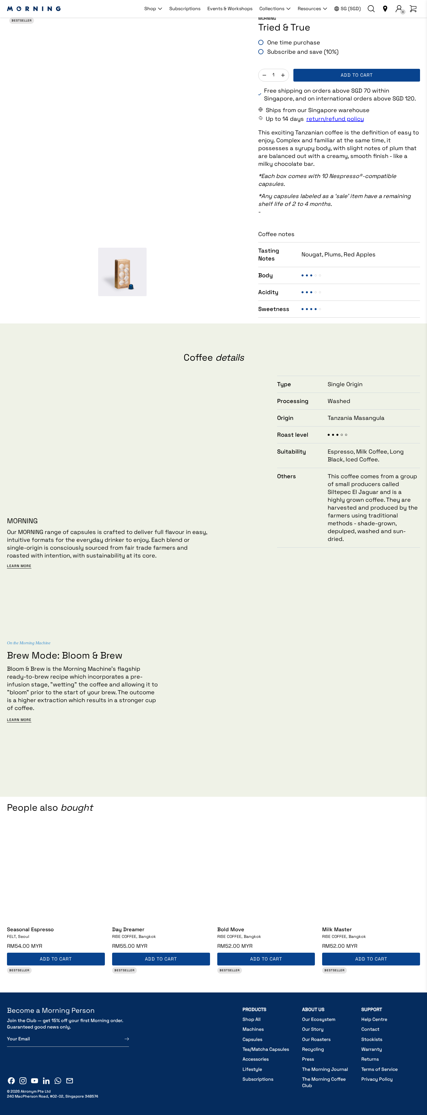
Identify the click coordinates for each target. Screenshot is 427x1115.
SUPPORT (371, 1009)
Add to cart (357, 75)
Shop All (252, 1019)
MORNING (267, 18)
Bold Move (230, 929)
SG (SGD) (351, 9)
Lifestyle (252, 1069)
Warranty (371, 1049)
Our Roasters (316, 1039)
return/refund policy (335, 119)
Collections (271, 9)
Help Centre (374, 1019)
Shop (150, 9)
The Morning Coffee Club (324, 1082)
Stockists (371, 1039)
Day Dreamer (128, 929)
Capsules (252, 1039)
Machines (253, 1029)
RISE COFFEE (134, 936)
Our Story (313, 1029)
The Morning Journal (325, 1069)
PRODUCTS (254, 1009)
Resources (309, 9)
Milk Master (337, 929)
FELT (18, 936)
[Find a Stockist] (385, 8)
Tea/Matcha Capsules (266, 1049)
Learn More (19, 566)
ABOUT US (313, 1009)
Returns (370, 1059)
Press (308, 1059)
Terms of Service (379, 1069)
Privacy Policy (377, 1079)
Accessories (256, 1059)
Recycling (313, 1049)
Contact (370, 1029)
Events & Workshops (229, 9)
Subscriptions (184, 9)
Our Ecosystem (319, 1019)
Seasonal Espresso (30, 929)
